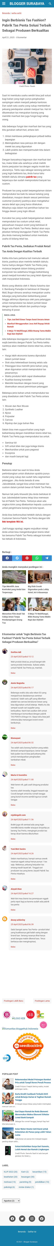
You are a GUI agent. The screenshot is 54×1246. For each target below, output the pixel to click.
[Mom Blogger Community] (43, 1028)
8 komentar (21, 37)
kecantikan (40, 1172)
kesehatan (10, 1177)
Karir (25, 1172)
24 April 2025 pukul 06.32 (22, 742)
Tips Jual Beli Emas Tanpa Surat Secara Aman (28, 319)
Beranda (22, 1232)
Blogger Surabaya (27, 4)
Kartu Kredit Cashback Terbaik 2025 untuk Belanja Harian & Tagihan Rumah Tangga (33, 1097)
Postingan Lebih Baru (13, 1001)
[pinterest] (27, 558)
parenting (25, 1182)
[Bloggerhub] (20, 1028)
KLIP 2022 (10, 1172)
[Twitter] (22, 1218)
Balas (13, 673)
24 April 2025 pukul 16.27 (22, 893)
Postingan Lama (42, 1001)
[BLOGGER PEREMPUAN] (7, 1018)
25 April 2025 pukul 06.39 (22, 924)
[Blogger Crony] (40, 1018)
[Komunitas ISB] (30, 1018)
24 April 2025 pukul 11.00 (22, 779)
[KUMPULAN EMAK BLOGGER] (18, 1018)
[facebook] (7, 558)
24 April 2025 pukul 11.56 (22, 819)
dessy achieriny (18, 920)
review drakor (26, 1187)
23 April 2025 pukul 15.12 (22, 656)
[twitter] (17, 558)
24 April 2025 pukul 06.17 (22, 687)
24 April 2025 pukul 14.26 (22, 853)
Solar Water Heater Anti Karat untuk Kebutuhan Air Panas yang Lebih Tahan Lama (33, 1132)
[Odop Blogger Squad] (23, 1062)
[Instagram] (32, 1218)
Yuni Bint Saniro (18, 849)
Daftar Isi (32, 1232)
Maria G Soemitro (19, 775)
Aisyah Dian (16, 889)
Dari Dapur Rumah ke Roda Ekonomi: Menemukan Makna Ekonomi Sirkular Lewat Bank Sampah (32, 1114)
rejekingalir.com (18, 815)
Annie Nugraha (17, 683)
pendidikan (42, 1182)
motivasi (10, 1182)
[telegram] (47, 558)
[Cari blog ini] (50, 3)
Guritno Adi (16, 652)
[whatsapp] (37, 558)
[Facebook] (12, 1218)
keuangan (27, 1177)
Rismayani (15, 738)
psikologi (9, 1187)
